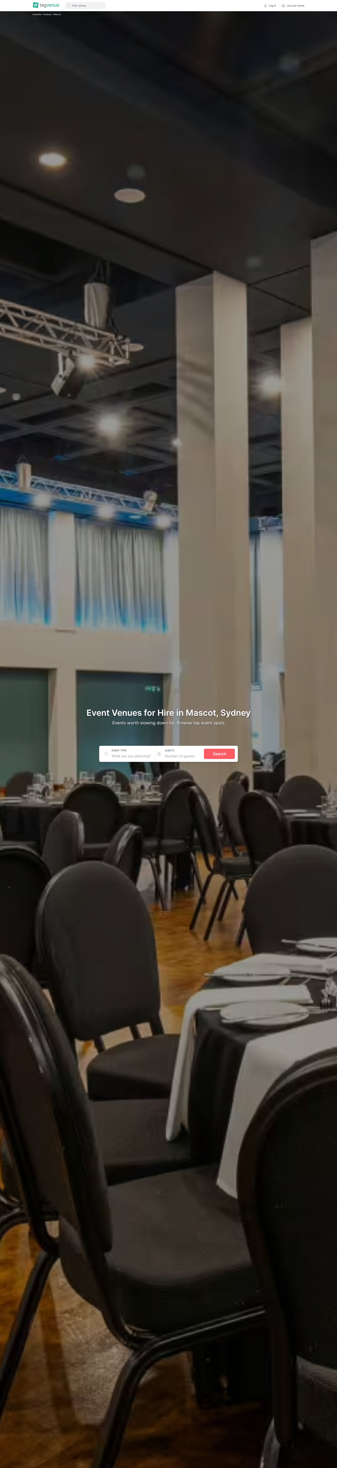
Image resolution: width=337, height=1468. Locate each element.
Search (219, 754)
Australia (37, 14)
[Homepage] (46, 5)
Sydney (48, 14)
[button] (85, 5)
